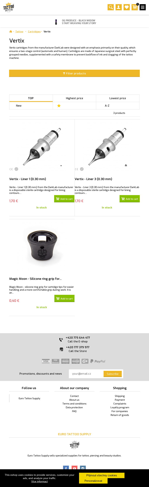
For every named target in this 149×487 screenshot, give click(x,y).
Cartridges (34, 31)
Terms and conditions (74, 403)
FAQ (74, 411)
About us (74, 399)
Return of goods (120, 415)
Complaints (119, 403)
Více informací (39, 481)
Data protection (74, 407)
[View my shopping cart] (135, 9)
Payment (120, 399)
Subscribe (112, 374)
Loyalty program (119, 407)
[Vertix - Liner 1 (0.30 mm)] (41, 146)
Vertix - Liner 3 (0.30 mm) (93, 179)
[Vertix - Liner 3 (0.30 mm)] (107, 146)
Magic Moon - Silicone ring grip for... (35, 279)
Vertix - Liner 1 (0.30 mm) (27, 179)
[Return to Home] (10, 31)
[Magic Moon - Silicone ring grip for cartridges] (42, 246)
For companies (120, 411)
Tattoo (19, 31)
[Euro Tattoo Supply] (8, 7)
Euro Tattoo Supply (29, 398)
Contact (74, 396)
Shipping (120, 396)
